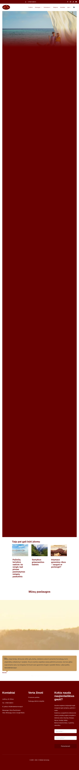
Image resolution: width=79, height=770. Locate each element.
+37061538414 (32, 2)
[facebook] (67, 1)
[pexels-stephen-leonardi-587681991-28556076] (20, 545)
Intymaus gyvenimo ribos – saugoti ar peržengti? (58, 563)
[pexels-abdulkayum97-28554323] (39, 545)
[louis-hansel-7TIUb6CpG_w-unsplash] (59, 545)
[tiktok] (73, 1)
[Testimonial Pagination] (33, 675)
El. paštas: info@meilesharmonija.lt (12, 706)
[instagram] (70, 1)
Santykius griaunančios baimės (38, 562)
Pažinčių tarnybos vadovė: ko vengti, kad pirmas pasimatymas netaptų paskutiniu (19, 568)
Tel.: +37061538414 (7, 703)
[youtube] (76, 1)
